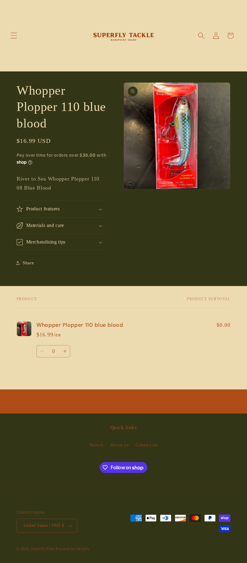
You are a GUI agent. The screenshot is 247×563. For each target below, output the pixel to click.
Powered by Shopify (72, 549)
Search (96, 444)
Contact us (147, 444)
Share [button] (28, 262)
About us (119, 444)
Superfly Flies (43, 549)
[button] (14, 35)
